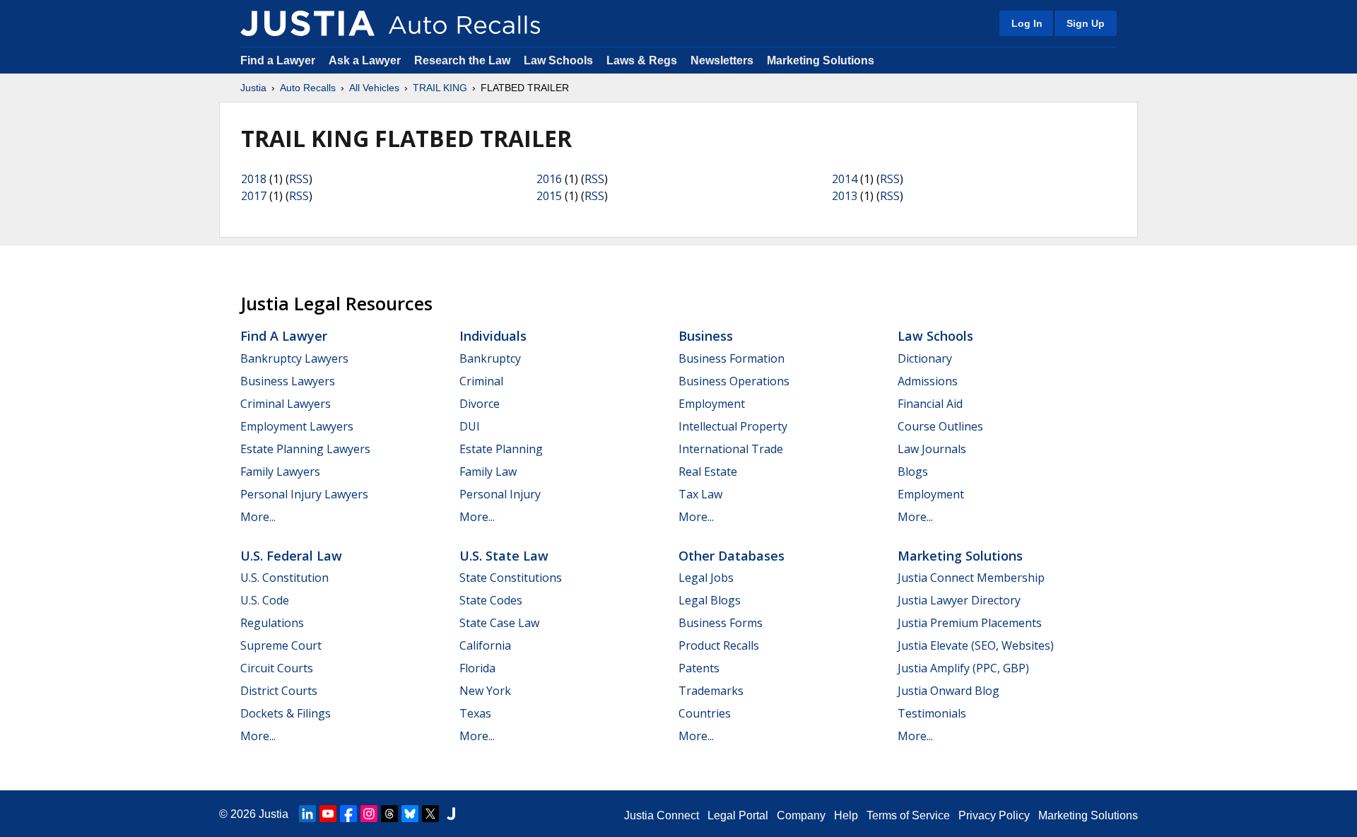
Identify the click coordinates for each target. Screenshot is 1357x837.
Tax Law (700, 494)
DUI (469, 426)
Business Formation (731, 358)
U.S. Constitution (284, 577)
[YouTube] (327, 813)
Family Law (488, 471)
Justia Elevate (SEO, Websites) (976, 645)
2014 (844, 179)
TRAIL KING (440, 87)
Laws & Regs (641, 60)
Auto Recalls (308, 87)
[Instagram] (368, 813)
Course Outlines (940, 426)
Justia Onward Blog (948, 690)
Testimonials (932, 713)
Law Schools (558, 60)
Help (846, 815)
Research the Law (462, 60)
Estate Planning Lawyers (305, 449)
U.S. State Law (503, 555)
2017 (253, 196)
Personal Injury (500, 494)
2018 (253, 179)
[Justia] (307, 23)
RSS (299, 179)
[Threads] (389, 813)
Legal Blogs (709, 600)
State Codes (490, 600)
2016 (549, 179)
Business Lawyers (287, 381)
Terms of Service (908, 815)
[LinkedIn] (307, 813)
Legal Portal (737, 815)
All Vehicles (374, 87)
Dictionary (925, 358)
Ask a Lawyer (366, 60)
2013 (844, 196)
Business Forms (720, 623)
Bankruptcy (490, 358)
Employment (711, 403)
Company (801, 815)
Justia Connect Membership (971, 577)
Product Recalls (718, 645)
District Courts (278, 690)
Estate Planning (501, 449)
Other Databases (731, 555)
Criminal (481, 381)
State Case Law (499, 623)
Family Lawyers (280, 471)
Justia (253, 87)
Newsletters (722, 60)
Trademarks (711, 690)
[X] (430, 813)
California (485, 645)
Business (705, 335)
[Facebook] (348, 813)
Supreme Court (281, 645)
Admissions (928, 381)
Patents (698, 668)
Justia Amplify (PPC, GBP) (963, 668)
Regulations (272, 623)
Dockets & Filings (285, 713)
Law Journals (932, 449)
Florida (477, 668)
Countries (704, 713)
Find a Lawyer (277, 60)
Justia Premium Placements (970, 623)
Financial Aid (930, 403)
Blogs (913, 471)
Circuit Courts (276, 668)
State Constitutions (510, 577)
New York (485, 690)
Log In (1026, 23)
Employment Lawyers (296, 426)
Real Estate (707, 471)
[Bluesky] (409, 813)
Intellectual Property (732, 426)
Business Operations (733, 381)
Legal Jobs (706, 577)
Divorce (479, 403)
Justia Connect (661, 815)
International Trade (730, 449)
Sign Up (1086, 23)
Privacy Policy (994, 815)
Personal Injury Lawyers (304, 494)
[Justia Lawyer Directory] (450, 813)
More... (258, 517)
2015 (549, 196)
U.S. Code (264, 600)
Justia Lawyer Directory (959, 600)
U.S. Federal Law (291, 555)
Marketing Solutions (820, 60)
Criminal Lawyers (285, 403)
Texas (475, 713)
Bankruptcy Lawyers (294, 358)
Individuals (493, 335)
